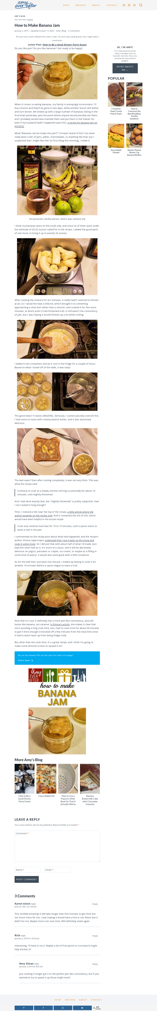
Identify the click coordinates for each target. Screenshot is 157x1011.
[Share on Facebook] (43, 1008)
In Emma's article (59, 624)
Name (20, 869)
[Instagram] (129, 5)
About (96, 5)
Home (30, 19)
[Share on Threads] (63, 1008)
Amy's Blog (20, 16)
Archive (81, 5)
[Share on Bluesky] (82, 1008)
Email (49, 869)
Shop (66, 5)
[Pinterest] (124, 5)
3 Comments (74, 31)
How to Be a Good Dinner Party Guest (65, 44)
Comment (22, 833)
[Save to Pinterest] (24, 1008)
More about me (125, 68)
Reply (95, 904)
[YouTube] (134, 5)
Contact (111, 5)
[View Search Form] (141, 5)
